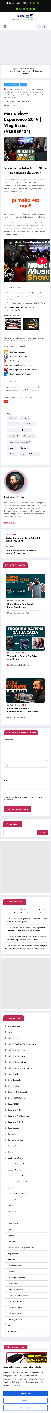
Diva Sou (11, 1188)
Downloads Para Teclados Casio (19, 1194)
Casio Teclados (13, 1128)
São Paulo (33, 95)
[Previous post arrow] (45, 537)
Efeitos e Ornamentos (15, 1200)
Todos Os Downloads (15, 1289)
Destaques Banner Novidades (18, 1176)
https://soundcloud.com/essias (19, 365)
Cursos (10, 1152)
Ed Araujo (10, 89)
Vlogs (23, 85)
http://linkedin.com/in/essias (19, 374)
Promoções (12, 1241)
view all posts (10, 522)
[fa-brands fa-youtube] (17, 9)
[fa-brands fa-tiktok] (27, 9)
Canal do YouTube (11, 85)
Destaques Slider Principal (17, 1182)
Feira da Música (37, 89)
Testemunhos (12, 1283)
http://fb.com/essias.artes (17, 356)
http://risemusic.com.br (13, 387)
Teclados (11, 1271)
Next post (9, 546)
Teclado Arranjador (15, 1265)
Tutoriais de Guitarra (15, 1301)
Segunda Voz (13, 1253)
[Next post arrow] (45, 551)
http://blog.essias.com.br (17, 352)
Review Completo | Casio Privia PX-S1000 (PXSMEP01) (23, 539)
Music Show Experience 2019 (13, 95)
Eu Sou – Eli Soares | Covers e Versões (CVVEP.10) (20, 552)
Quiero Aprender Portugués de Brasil (21, 1248)
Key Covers (12, 1212)
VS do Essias (12, 1331)
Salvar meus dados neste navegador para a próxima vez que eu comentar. (25, 798)
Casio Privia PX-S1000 (15, 1122)
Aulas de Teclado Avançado (18, 1050)
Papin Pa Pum (13, 1223)
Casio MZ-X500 (13, 1104)
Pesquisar (13, 823)
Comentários (8, 739)
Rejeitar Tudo (25, 1407)
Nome (6, 765)
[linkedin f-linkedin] (24, 9)
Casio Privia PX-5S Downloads (18, 1116)
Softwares (11, 1259)
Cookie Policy (15, 1385)
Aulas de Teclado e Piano (17, 1056)
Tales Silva (41, 95)
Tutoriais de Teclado (15, 1307)
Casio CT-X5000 (13, 1086)
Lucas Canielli (26, 92)
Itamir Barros (8, 92)
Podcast (10, 1230)
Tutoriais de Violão (14, 1313)
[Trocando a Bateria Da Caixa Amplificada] (25, 638)
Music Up (26, 95)
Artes (10, 1032)
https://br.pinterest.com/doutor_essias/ (22, 369)
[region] (25, 1388)
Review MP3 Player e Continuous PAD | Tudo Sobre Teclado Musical (23, 710)
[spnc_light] (44, 26)
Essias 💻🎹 (24, 16)
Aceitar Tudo (25, 1393)
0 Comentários (11, 106)
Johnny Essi (17, 92)
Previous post (10, 534)
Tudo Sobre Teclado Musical (18, 1295)
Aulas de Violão (13, 1074)
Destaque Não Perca (15, 1170)
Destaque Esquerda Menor (17, 1164)
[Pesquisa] (38, 27)
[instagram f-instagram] (20, 9)
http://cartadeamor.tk (12, 390)
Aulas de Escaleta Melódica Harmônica (22, 1044)
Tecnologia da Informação (17, 1277)
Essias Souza (27, 89)
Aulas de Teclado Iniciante (17, 1062)
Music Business (37, 92)
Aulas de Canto (13, 1038)
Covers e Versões (14, 1146)
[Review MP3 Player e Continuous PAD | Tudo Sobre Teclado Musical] (25, 690)
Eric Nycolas (18, 89)
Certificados (12, 1134)
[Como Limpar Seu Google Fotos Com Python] (25, 586)
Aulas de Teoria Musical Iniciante (20, 1068)
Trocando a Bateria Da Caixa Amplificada (22, 658)
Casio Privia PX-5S (14, 1110)
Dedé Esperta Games (15, 1158)
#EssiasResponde (14, 1026)
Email (6, 780)
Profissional (12, 1235)
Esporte (10, 1206)
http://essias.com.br (26, 341)
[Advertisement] (25, 47)
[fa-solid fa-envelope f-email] (34, 9)
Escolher (25, 1400)
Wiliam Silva (12, 97)
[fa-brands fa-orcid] (30, 9)
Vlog (5, 97)
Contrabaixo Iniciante (15, 1140)
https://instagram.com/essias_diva (20, 361)
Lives (9, 1218)
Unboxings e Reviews (15, 1319)
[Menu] (5, 27)
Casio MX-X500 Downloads (17, 1098)
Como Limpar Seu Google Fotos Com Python (20, 606)
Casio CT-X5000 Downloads (17, 1092)
